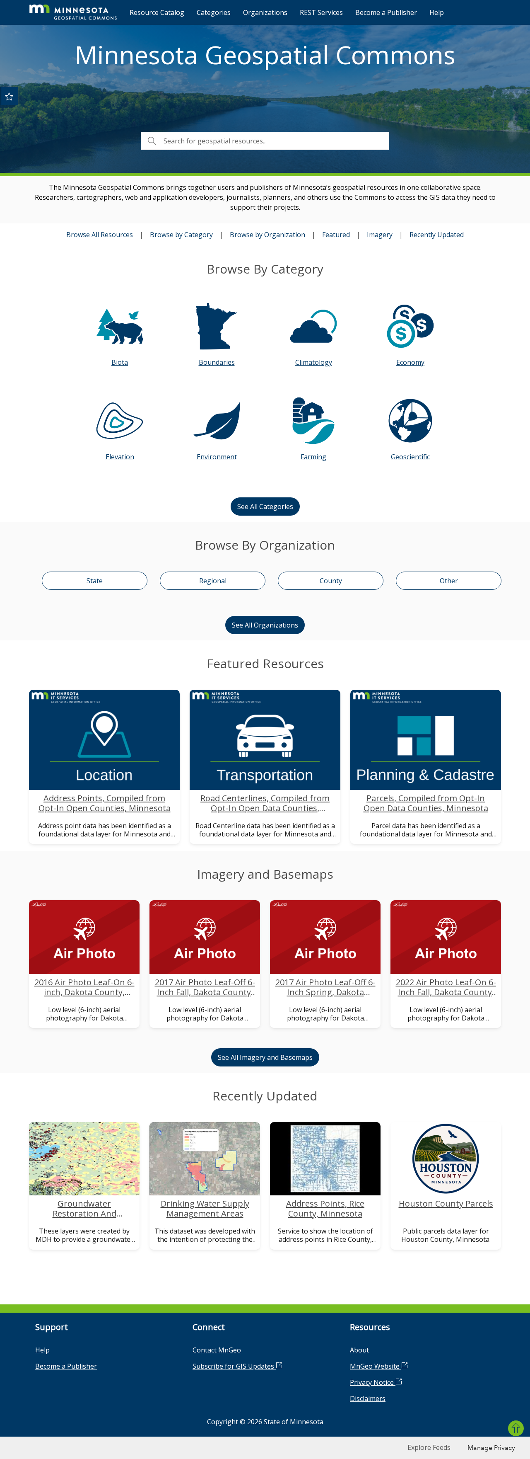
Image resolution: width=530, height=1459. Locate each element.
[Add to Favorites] (9, 96)
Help (436, 12)
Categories (214, 12)
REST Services (321, 12)
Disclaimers (367, 1398)
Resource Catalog (157, 12)
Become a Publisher (386, 12)
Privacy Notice (372, 1382)
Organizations (265, 12)
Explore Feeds (428, 1447)
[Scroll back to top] (516, 1428)
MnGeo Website (375, 1366)
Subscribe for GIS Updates (234, 1366)
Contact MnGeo (217, 1350)
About (359, 1350)
